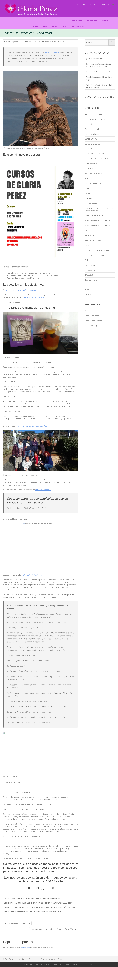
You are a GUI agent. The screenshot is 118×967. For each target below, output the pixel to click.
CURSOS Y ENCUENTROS (52, 899)
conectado (25, 947)
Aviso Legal (28, 965)
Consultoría (92, 20)
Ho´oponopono (91, 203)
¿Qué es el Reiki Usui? (94, 59)
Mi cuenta (85, 4)
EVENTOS (49, 903)
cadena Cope (90, 124)
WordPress (58, 959)
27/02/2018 (35, 42)
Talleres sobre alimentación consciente (20, 290)
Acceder (88, 311)
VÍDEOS (88, 295)
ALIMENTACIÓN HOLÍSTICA (65, 907)
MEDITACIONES (91, 235)
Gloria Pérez (77, 20)
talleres (48, 52)
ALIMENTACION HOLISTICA (26, 899)
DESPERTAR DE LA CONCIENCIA (15, 903)
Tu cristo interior (91, 280)
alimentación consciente (44, 907)
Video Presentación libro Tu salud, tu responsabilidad (99, 86)
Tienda (78, 4)
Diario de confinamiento (94, 164)
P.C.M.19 (88, 245)
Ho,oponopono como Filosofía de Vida (32, 426)
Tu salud (88, 290)
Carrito (92, 4)
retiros (56, 52)
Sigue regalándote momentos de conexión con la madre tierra (98, 65)
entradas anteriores (43, 490)
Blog (45, 26)
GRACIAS (88, 198)
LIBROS (54, 26)
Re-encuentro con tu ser (94, 255)
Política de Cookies (61, 965)
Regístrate (105, 4)
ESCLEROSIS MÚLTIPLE (94, 183)
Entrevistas (89, 179)
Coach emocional (92, 129)
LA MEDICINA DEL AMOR (32, 575)
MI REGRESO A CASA (93, 240)
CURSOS (39, 899)
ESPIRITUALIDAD (91, 188)
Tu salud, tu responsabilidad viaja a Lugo (99, 78)
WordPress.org (91, 326)
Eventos (35, 26)
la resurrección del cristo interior (97, 221)
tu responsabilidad (92, 285)
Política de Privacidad (43, 965)
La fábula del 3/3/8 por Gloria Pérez (99, 72)
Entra (98, 4)
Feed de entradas (92, 316)
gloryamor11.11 (16, 42)
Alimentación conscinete (94, 114)
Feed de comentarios (93, 321)
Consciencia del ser (92, 144)
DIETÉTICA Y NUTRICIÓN (37, 903)
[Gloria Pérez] (31, 8)
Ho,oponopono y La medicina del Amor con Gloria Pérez (54, 929)
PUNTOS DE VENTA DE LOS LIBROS (98, 250)
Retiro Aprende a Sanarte (34, 297)
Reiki (86, 260)
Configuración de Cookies (82, 965)
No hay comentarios (60, 42)
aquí (53, 362)
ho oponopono (36, 911)
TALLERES (105, 20)
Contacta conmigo (79, 26)
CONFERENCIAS (91, 139)
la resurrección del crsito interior (97, 226)
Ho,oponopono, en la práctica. (17, 923)
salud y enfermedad (12, 907)
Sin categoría (90, 270)
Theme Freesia (34, 959)
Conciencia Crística (92, 134)
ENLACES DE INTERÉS (93, 174)
